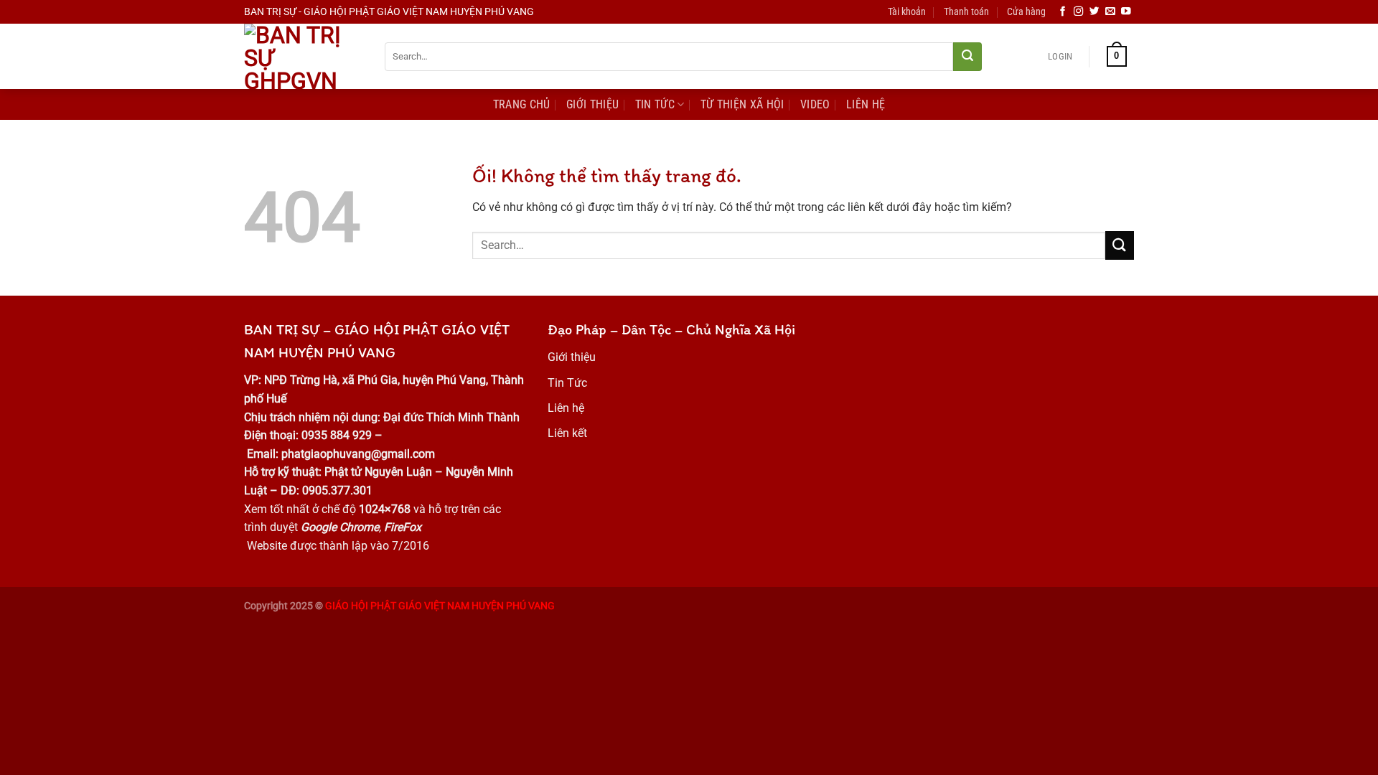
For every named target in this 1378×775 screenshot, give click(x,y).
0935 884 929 (335, 435)
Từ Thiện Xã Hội (742, 104)
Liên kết (567, 433)
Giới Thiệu (592, 104)
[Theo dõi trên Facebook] (1063, 11)
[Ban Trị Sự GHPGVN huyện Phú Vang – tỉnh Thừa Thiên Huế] (303, 56)
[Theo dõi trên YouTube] (1126, 11)
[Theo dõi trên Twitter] (1094, 11)
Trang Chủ (521, 104)
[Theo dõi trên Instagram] (1079, 11)
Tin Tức (655, 104)
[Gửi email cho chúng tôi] (1110, 11)
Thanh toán (966, 12)
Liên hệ (566, 408)
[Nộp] (967, 56)
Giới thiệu (572, 357)
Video (815, 104)
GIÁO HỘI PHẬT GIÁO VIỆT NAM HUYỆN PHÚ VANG (440, 606)
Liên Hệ (865, 104)
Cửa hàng (1026, 12)
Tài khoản (907, 12)
